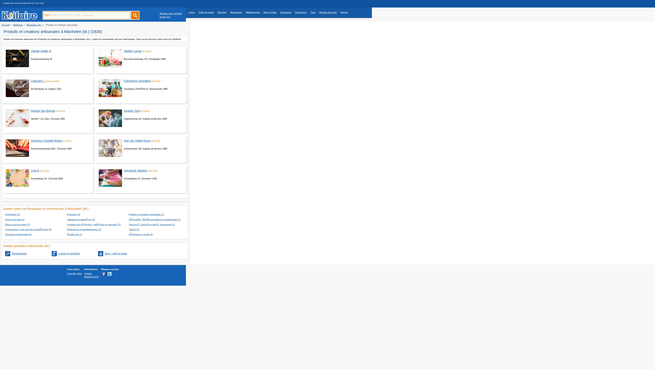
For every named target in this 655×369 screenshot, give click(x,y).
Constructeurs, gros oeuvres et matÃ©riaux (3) (28, 229)
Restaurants (236, 12)
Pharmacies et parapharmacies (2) (84, 229)
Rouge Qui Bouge (43, 111)
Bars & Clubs (270, 12)
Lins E (35, 170)
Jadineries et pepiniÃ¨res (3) (81, 219)
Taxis (313, 12)
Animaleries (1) (12, 214)
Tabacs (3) (134, 229)
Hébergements (253, 12)
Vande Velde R (41, 51)
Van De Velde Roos (137, 140)
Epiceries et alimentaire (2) (18, 234)
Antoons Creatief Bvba (46, 140)
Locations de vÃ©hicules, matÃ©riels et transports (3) (94, 224)
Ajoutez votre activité (170, 13)
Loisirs (191, 12)
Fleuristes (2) (73, 214)
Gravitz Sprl (132, 111)
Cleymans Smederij (137, 81)
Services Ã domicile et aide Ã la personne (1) (152, 224)
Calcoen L (38, 81)
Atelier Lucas (133, 51)
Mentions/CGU (91, 277)
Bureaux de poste (328, 12)
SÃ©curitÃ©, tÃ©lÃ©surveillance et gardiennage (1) (154, 219)
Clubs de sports (206, 12)
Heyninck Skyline (135, 170)
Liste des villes (74, 273)
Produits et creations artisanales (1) (146, 214)
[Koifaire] (19, 18)
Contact (88, 273)
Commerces (301, 12)
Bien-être (222, 12)
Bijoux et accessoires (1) (17, 224)
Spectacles (285, 12)
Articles (344, 12)
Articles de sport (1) (15, 219)
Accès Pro (164, 17)
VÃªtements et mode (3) (141, 234)
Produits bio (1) (74, 234)
